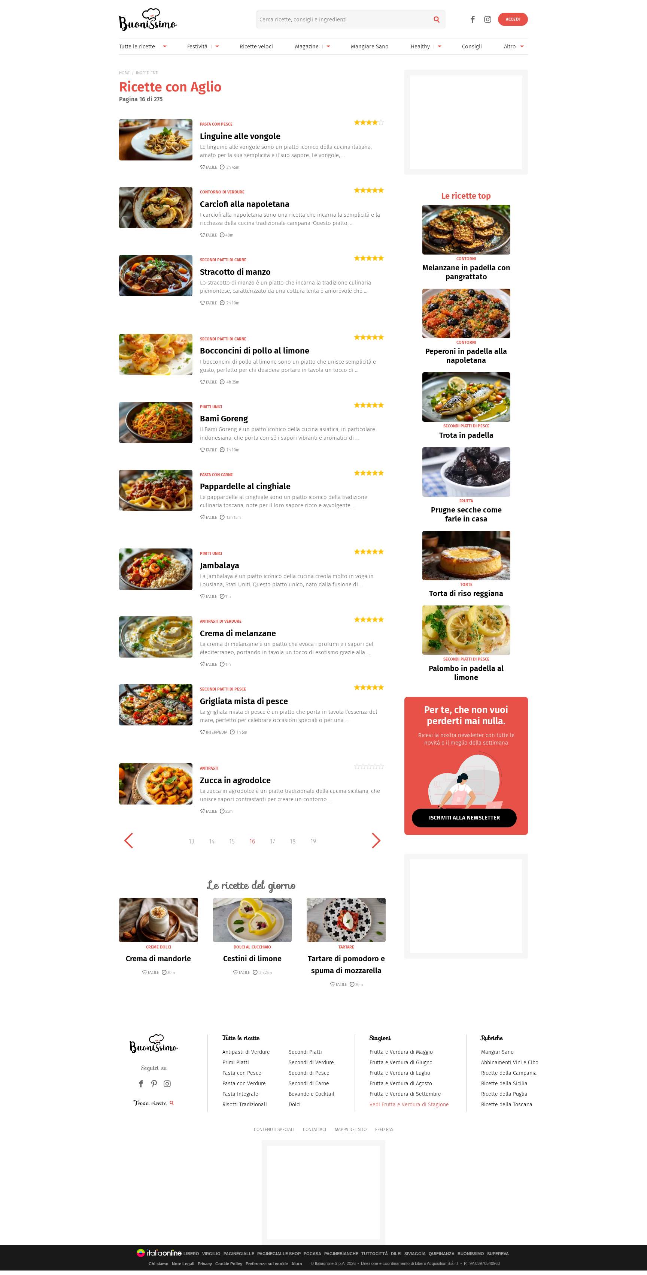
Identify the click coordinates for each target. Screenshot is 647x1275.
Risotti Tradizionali (244, 1104)
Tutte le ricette (137, 46)
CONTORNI (466, 258)
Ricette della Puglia (504, 1094)
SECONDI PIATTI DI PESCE (223, 689)
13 (191, 841)
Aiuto (296, 1264)
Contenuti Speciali (274, 1129)
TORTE (466, 584)
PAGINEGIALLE (239, 1254)
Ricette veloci (256, 46)
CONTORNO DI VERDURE (222, 192)
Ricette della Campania (509, 1073)
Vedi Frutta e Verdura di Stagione (409, 1104)
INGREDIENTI (147, 72)
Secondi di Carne (309, 1083)
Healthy (420, 46)
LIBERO (191, 1254)
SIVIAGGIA (415, 1254)
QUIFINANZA (442, 1254)
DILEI (396, 1254)
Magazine (307, 46)
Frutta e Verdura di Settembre (405, 1094)
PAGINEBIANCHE (341, 1254)
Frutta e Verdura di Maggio (401, 1052)
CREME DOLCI (158, 947)
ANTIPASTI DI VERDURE (221, 621)
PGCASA (312, 1254)
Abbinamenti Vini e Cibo (509, 1062)
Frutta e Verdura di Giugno (401, 1062)
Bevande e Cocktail (311, 1094)
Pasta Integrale (240, 1094)
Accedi (513, 19)
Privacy (205, 1264)
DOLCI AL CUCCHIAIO (252, 947)
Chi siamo (158, 1264)
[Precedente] (128, 840)
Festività (197, 46)
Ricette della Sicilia (504, 1083)
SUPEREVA (498, 1254)
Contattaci (314, 1129)
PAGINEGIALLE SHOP (279, 1254)
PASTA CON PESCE (216, 124)
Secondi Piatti (305, 1052)
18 (293, 841)
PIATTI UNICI (211, 407)
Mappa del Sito (351, 1129)
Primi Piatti (235, 1062)
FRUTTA (466, 501)
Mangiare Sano (370, 46)
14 (212, 841)
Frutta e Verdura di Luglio (400, 1073)
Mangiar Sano (497, 1052)
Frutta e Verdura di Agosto (401, 1083)
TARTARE (346, 947)
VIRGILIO (211, 1254)
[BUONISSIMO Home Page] (148, 19)
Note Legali (183, 1264)
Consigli (472, 46)
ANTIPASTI (209, 768)
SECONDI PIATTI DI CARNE (223, 260)
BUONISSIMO (471, 1254)
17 (272, 841)
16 (252, 841)
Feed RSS (384, 1129)
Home (124, 72)
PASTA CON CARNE (216, 474)
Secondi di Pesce (309, 1073)
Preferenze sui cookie (267, 1264)
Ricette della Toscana (506, 1104)
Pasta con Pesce (241, 1073)
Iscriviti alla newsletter (464, 817)
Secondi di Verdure (311, 1062)
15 (232, 841)
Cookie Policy (228, 1264)
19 (313, 841)
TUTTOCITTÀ (374, 1254)
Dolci (295, 1104)
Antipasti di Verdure (246, 1052)
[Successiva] (376, 840)
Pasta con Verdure (244, 1083)
